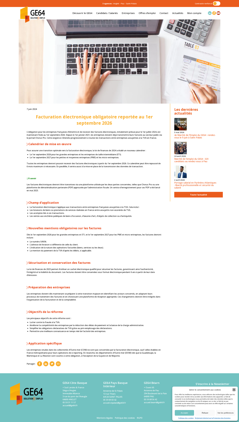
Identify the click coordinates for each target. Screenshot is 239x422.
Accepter (184, 413)
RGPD (139, 418)
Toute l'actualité (198, 194)
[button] (234, 389)
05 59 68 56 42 (150, 399)
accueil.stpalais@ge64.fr (114, 402)
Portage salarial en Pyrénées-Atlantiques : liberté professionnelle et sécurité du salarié (195, 185)
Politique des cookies (186, 418)
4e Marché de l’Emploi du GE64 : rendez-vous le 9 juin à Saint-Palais (195, 136)
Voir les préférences (225, 413)
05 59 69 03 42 (109, 399)
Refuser (205, 413)
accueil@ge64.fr (70, 405)
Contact (164, 13)
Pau (122, 3)
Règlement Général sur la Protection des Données (213, 418)
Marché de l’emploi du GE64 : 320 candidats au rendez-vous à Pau (191, 160)
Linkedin (45, 363)
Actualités (177, 13)
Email (58, 363)
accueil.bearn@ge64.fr (154, 402)
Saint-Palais (131, 3)
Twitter (52, 363)
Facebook (39, 363)
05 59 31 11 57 (69, 402)
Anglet (116, 3)
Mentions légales (105, 418)
